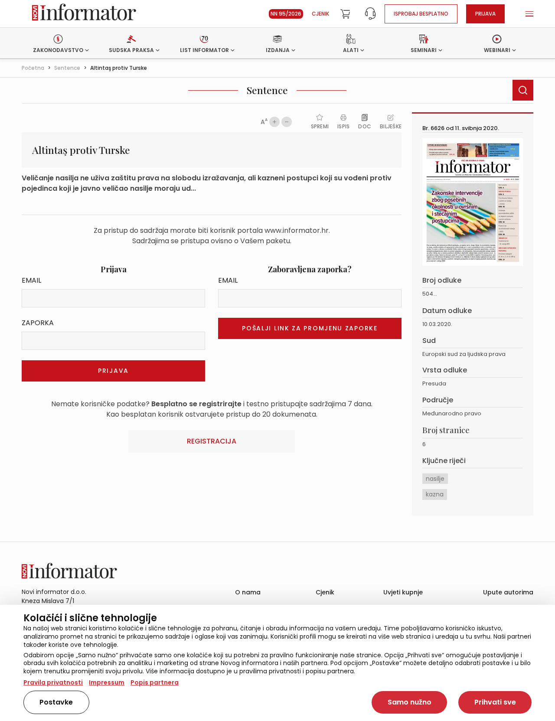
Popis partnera (155, 682)
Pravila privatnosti (53, 682)
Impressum (106, 682)
